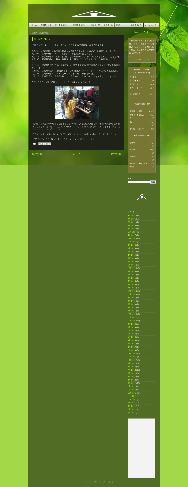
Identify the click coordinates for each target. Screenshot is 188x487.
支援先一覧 (108, 25)
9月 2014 (132, 298)
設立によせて (46, 25)
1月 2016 (132, 265)
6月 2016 (132, 248)
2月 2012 (132, 386)
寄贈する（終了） (80, 25)
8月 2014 (132, 301)
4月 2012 (132, 380)
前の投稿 (116, 154)
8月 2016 (132, 245)
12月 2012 (132, 353)
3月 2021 (132, 219)
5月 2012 (132, 377)
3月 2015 (132, 284)
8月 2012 (132, 367)
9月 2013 (132, 324)
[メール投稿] (34, 144)
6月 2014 (132, 304)
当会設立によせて (142, 59)
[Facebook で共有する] (47, 143)
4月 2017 (132, 235)
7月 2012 (132, 370)
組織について (136, 25)
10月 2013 (132, 321)
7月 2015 (132, 275)
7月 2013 (132, 331)
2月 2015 (132, 288)
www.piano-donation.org (79, 482)
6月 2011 (131, 413)
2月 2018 (132, 229)
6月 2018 (132, 225)
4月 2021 (132, 216)
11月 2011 (132, 396)
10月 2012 (132, 360)
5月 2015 (132, 281)
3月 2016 (132, 258)
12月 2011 (132, 393)
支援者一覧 (95, 25)
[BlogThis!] (41, 143)
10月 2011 (132, 399)
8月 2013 (132, 327)
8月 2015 (132, 271)
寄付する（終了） (62, 25)
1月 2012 (132, 390)
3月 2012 (132, 383)
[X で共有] (44, 143)
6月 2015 (132, 278)
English (147, 32)
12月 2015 (132, 268)
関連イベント (121, 25)
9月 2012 (132, 363)
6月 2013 (132, 334)
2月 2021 (132, 222)
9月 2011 (131, 403)
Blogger (112, 482)
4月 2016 (132, 255)
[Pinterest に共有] (49, 143)
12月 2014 (132, 291)
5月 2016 (132, 252)
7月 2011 (131, 409)
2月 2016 (132, 262)
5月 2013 (132, 337)
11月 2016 (132, 242)
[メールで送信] (39, 143)
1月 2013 (132, 350)
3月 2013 (132, 344)
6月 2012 (132, 373)
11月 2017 (132, 232)
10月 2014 (132, 294)
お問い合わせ (150, 25)
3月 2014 (132, 308)
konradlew (98, 482)
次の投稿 (37, 154)
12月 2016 (132, 238)
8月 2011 (131, 406)
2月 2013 (132, 347)
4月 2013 (132, 340)
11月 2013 (132, 317)
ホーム (34, 25)
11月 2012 (132, 357)
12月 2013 (132, 314)
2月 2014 (132, 311)
